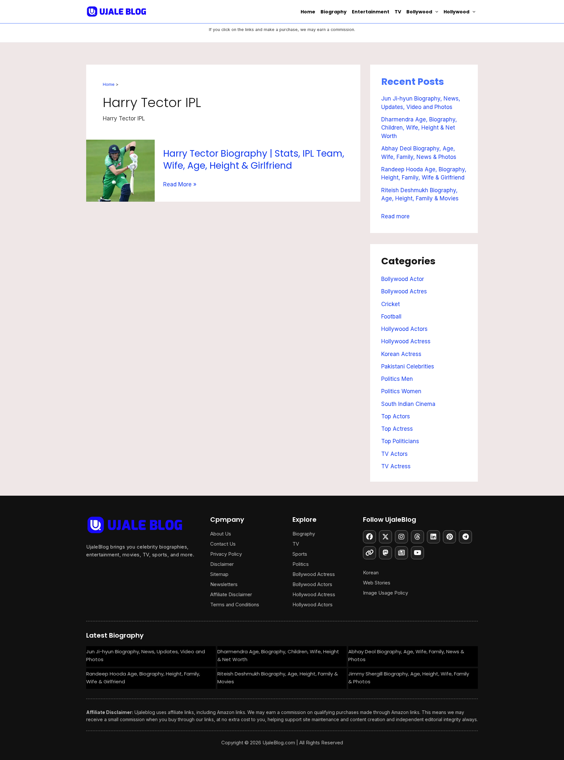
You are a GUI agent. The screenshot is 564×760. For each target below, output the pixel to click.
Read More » (179, 184)
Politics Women (401, 391)
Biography (334, 11)
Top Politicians (400, 441)
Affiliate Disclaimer (231, 594)
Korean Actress (401, 354)
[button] (435, 11)
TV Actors (394, 454)
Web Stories (376, 583)
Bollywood (419, 11)
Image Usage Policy (385, 593)
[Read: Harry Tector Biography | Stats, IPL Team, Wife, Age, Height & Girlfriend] (120, 170)
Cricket (390, 304)
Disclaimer (222, 564)
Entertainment (370, 11)
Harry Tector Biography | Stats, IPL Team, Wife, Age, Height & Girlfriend (253, 159)
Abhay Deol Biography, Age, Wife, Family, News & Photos (406, 655)
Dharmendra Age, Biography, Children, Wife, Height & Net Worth (419, 127)
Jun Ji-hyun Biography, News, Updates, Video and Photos (145, 655)
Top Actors (395, 416)
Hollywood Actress (406, 341)
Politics (300, 564)
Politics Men (397, 379)
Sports (299, 554)
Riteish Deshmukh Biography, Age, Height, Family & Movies (277, 677)
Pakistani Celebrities (407, 366)
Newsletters (224, 584)
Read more (395, 215)
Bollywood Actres (404, 291)
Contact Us (223, 544)
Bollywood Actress (313, 574)
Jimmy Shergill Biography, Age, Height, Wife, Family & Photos (408, 677)
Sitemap (219, 574)
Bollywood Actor (402, 279)
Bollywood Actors (312, 584)
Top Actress (397, 429)
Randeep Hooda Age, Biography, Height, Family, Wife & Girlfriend (143, 677)
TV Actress (396, 466)
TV (398, 11)
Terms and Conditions (234, 604)
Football (391, 316)
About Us (220, 534)
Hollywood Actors (404, 329)
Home (308, 11)
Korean (371, 572)
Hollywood (456, 11)
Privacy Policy (226, 554)
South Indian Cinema (408, 404)
